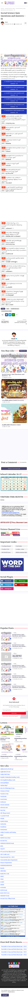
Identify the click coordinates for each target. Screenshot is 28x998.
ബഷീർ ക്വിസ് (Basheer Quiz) (11, 424)
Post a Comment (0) (14, 468)
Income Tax (3, 840)
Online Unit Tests (5, 774)
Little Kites (3, 871)
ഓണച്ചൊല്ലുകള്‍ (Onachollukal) (7, 920)
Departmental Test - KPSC (7, 857)
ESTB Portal (3, 890)
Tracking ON (17, 936)
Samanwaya (3, 829)
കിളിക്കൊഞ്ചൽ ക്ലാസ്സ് (6, 769)
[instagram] (19, 963)
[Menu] (2, 2)
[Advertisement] (14, 40)
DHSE (2, 876)
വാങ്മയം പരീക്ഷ (20, 549)
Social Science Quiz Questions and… (8, 909)
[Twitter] (10, 314)
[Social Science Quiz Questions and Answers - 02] (6, 636)
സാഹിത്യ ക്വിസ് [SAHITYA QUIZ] (13, 400)
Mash (13, 339)
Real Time (12, 936)
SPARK (2, 818)
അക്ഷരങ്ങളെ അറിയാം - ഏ (20, 739)
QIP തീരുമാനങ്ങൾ (5, 813)
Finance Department (6, 862)
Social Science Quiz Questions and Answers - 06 (15, 111)
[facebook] (9, 963)
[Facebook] (6, 314)
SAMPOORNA (4, 821)
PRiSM (2, 884)
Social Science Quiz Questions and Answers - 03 (15, 94)
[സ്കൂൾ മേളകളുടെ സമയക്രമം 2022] (6, 656)
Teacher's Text (4, 793)
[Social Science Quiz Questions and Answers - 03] (6, 667)
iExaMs (2, 868)
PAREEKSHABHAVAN (6, 865)
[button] (25, 3)
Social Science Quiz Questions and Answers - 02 (15, 88)
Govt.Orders (3, 799)
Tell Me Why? (3, 785)
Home (2, 8)
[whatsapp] (17, 963)
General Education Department (8, 860)
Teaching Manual (6, 546)
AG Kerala (3, 887)
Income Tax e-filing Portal (7, 898)
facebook (8, 581)
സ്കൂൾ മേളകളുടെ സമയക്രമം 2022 (17, 656)
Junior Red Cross (4, 893)
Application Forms (5, 771)
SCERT (2, 882)
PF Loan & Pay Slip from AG (7, 851)
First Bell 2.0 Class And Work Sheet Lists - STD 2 (14, 949)
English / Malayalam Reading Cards (10, 777)
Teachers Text (5, 549)
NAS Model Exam (6, 552)
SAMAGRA (3, 824)
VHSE (1, 879)
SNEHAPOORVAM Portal (7, 843)
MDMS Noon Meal (5, 838)
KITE (1, 846)
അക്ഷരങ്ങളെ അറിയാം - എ (20, 757)
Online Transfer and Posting (8, 832)
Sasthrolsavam (15, 308)
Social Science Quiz (10, 8)
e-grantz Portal (4, 815)
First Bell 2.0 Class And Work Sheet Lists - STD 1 (14, 946)
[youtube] (12, 963)
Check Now (11, 991)
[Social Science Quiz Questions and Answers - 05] (6, 687)
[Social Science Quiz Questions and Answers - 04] (6, 677)
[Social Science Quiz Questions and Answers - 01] (6, 646)
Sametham (3, 827)
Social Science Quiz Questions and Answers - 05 (15, 105)
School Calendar (4, 804)
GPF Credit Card (4, 854)
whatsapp (22, 581)
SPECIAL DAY (4, 807)
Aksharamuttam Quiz (21, 552)
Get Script (8, 936)
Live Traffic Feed (13, 906)
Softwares (3, 802)
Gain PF (2, 849)
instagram (8, 588)
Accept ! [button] (5, 995)
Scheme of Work (4, 791)
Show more (23, 351)
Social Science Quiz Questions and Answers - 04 (15, 100)
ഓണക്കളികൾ (4, 929)
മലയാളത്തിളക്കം (4, 782)
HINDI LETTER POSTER (5, 739)
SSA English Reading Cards (7, 780)
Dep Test (2, 810)
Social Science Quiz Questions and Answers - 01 (15, 82)
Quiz (8, 308)
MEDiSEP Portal (4, 895)
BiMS (1, 835)
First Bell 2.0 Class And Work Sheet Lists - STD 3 (14, 952)
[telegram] (14, 963)
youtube (22, 584)
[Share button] (16, 314)
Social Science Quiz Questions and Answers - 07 (13, 375)
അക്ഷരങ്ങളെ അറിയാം (6, 756)
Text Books (19, 546)
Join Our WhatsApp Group (7, 788)
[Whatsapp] (13, 314)
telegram (8, 584)
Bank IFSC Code (4, 873)
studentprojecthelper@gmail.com (10, 512)
